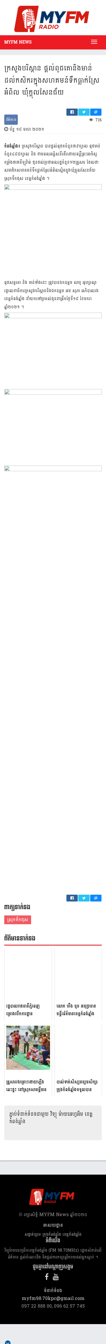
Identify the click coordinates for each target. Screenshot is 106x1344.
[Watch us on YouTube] (57, 1277)
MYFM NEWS (18, 42)
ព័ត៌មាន (11, 119)
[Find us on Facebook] (48, 1277)
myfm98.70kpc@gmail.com (53, 1298)
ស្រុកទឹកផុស (17, 919)
